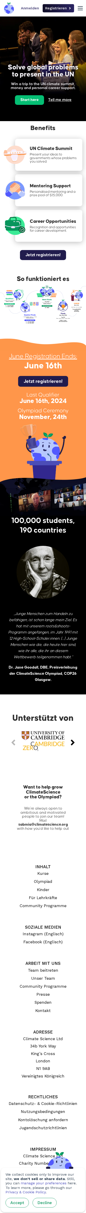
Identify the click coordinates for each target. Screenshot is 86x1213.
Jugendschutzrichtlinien (43, 1128)
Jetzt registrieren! (43, 255)
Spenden (43, 1002)
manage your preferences (44, 1183)
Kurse (43, 873)
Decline (44, 1202)
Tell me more (60, 100)
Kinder (43, 889)
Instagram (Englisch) (43, 934)
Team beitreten (43, 970)
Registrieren (56, 8)
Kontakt (43, 1010)
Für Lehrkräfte (43, 897)
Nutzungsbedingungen (43, 1111)
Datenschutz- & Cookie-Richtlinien (43, 1103)
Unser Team (43, 978)
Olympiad (43, 881)
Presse (43, 994)
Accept (17, 1202)
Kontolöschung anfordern (43, 1120)
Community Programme (43, 905)
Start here (29, 100)
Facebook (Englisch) (43, 942)
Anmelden (30, 8)
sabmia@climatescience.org (43, 825)
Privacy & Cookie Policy (26, 1192)
